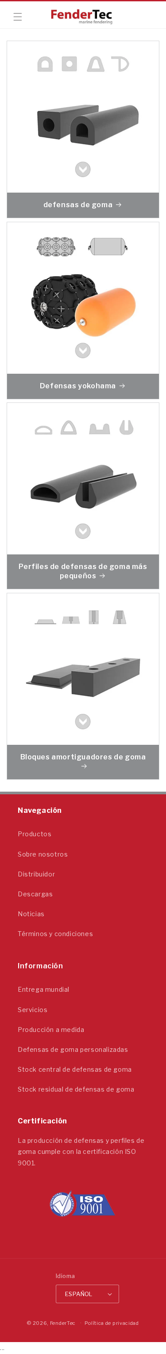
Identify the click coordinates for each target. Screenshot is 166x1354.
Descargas (35, 894)
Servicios (32, 1009)
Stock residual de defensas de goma (76, 1089)
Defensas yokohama (78, 386)
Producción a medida (51, 1029)
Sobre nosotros (43, 854)
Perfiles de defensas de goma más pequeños (83, 571)
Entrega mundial (43, 989)
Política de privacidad (112, 1323)
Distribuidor (36, 874)
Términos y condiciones (55, 933)
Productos (34, 834)
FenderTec (63, 1323)
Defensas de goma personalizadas (73, 1049)
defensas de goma (78, 205)
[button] (17, 17)
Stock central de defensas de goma (75, 1069)
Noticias (31, 914)
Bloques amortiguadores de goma (83, 757)
